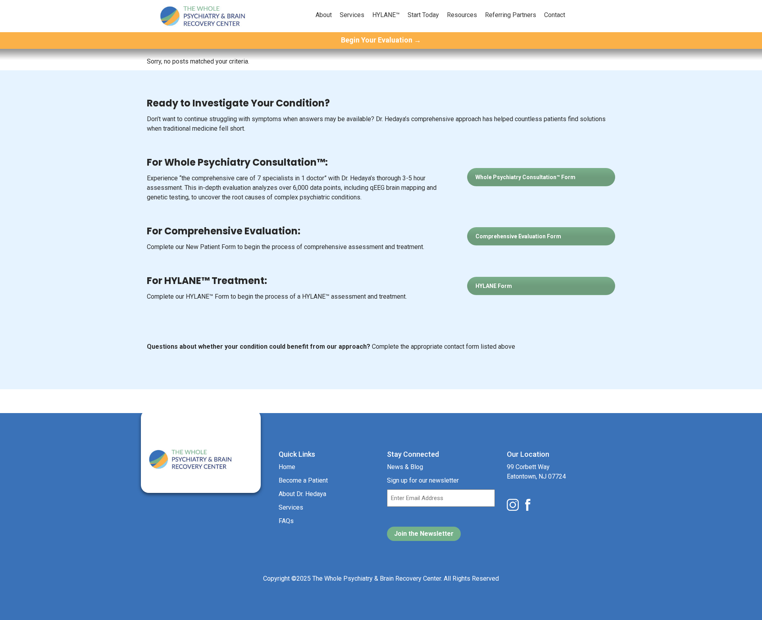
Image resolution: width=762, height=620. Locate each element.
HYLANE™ (386, 15)
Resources (462, 15)
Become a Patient (303, 480)
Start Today (423, 15)
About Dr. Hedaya (302, 494)
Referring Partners (510, 15)
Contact (554, 15)
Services (352, 15)
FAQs (286, 521)
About (324, 15)
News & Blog (405, 467)
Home (287, 467)
